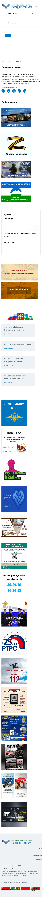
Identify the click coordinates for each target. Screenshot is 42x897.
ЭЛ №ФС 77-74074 (7, 868)
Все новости (12, 23)
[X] (14, 92)
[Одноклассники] (9, 92)
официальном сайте (8, 81)
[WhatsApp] (19, 92)
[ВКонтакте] (3, 92)
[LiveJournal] (25, 92)
